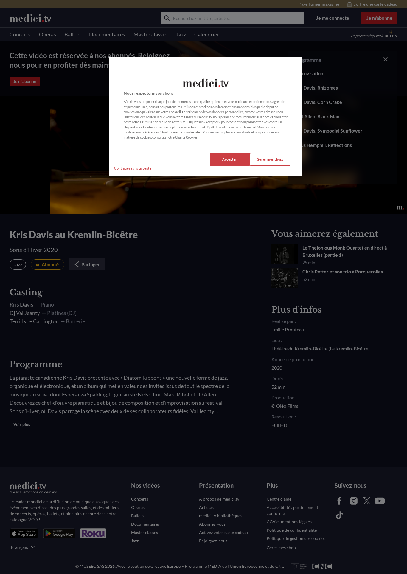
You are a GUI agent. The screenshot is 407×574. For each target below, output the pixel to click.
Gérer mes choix (270, 159)
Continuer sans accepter (133, 168)
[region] (205, 116)
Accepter (229, 159)
